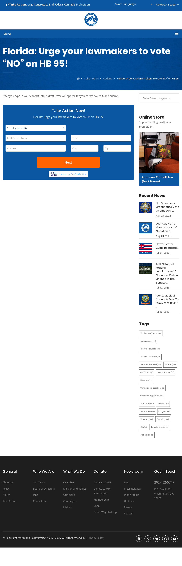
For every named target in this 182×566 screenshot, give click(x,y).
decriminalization (150, 364)
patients (170, 364)
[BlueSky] (156, 538)
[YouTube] (174, 538)
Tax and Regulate (150, 349)
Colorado (146, 380)
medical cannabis (150, 356)
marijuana (147, 403)
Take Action (91, 78)
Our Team (39, 482)
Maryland (146, 419)
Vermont (162, 403)
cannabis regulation (151, 395)
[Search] (174, 98)
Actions (107, 78)
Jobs (35, 494)
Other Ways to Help (105, 512)
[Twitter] (147, 538)
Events (128, 507)
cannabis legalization (152, 388)
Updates (129, 501)
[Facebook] (139, 538)
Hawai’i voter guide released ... (167, 246)
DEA (143, 427)
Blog (126, 482)
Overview (68, 482)
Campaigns (70, 501)
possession (163, 419)
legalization (148, 341)
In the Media (131, 494)
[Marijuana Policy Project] (91, 25)
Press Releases (133, 488)
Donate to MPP (102, 482)
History (67, 507)
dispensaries (147, 411)
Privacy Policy (95, 538)
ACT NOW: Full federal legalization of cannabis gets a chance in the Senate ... (167, 273)
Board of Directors (44, 488)
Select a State (166, 4)
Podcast (128, 513)
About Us (8, 482)
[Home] (78, 78)
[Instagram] (165, 538)
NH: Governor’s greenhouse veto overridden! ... (167, 206)
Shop (97, 506)
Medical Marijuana (150, 333)
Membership (101, 499)
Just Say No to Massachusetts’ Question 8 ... (166, 227)
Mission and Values (74, 488)
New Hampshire (165, 372)
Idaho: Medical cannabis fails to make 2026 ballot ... (167, 301)
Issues (6, 494)
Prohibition (146, 435)
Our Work (69, 494)
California (146, 372)
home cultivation (160, 427)
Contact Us (39, 501)
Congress (164, 411)
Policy (6, 488)
